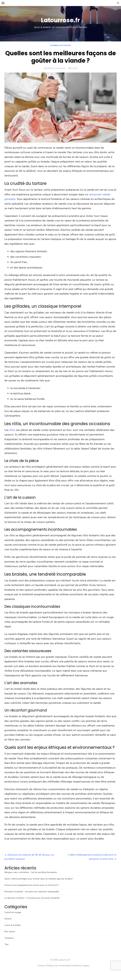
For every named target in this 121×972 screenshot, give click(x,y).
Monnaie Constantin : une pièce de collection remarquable (31, 891)
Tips (6, 944)
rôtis (12, 430)
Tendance (9, 938)
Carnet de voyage (12, 912)
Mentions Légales (81, 965)
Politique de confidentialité (58, 965)
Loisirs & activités (60, 45)
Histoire (8, 918)
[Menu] (3, 3)
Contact (41, 965)
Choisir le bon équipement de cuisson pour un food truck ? (31, 885)
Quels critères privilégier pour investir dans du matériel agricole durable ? (38, 878)
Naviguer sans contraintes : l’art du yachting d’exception (30, 872)
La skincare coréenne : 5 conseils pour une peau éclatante (31, 898)
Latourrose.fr (60, 20)
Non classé (9, 931)
